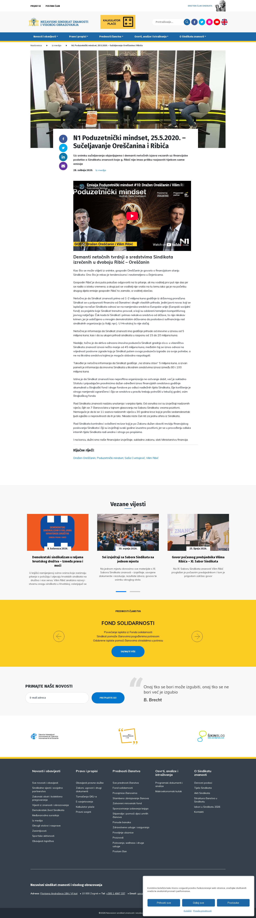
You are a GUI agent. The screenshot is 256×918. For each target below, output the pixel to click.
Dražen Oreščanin (84, 458)
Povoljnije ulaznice (123, 832)
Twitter (202, 22)
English (224, 22)
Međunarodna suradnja (45, 815)
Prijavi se (35, 6)
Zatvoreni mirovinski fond (127, 803)
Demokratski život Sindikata (48, 810)
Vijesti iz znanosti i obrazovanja (50, 805)
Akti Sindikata (202, 793)
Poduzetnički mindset (110, 458)
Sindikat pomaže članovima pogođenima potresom (128, 636)
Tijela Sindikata (203, 787)
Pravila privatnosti (202, 910)
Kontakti (199, 811)
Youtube (217, 22)
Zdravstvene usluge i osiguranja (131, 827)
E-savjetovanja (84, 801)
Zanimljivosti (39, 830)
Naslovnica (36, 45)
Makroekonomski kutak (168, 791)
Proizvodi (118, 837)
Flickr (209, 22)
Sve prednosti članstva (126, 782)
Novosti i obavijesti (44, 36)
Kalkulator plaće (85, 806)
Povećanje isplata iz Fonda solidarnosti (128, 632)
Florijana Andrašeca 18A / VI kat (58, 893)
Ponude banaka (122, 822)
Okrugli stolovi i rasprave (46, 825)
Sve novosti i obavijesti (45, 782)
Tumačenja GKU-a (86, 796)
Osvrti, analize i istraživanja (150, 36)
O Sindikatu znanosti (192, 36)
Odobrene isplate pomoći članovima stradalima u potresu (128, 640)
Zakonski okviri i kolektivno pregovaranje (47, 798)
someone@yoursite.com (63, 166)
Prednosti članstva (110, 36)
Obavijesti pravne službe (90, 782)
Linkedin (63, 157)
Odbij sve (198, 902)
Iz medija (56, 45)
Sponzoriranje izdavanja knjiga (130, 808)
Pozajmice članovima (125, 793)
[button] (121, 591)
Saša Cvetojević (135, 458)
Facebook (194, 22)
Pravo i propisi (77, 36)
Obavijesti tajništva (43, 841)
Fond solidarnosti (128, 623)
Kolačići (188, 910)
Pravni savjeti (83, 811)
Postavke (233, 902)
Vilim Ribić (152, 458)
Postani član (53, 6)
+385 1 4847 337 (115, 893)
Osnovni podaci (203, 782)
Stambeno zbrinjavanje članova (131, 798)
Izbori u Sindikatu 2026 (207, 806)
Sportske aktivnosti (43, 835)
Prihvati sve (164, 902)
